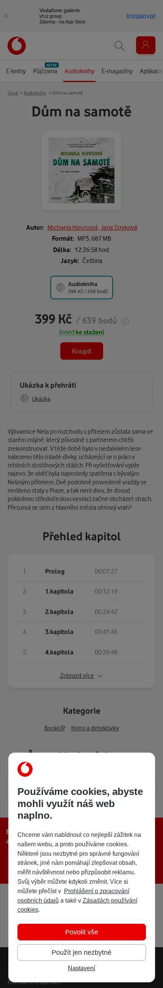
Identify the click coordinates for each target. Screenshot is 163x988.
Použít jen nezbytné (81, 952)
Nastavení (81, 968)
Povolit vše (81, 932)
